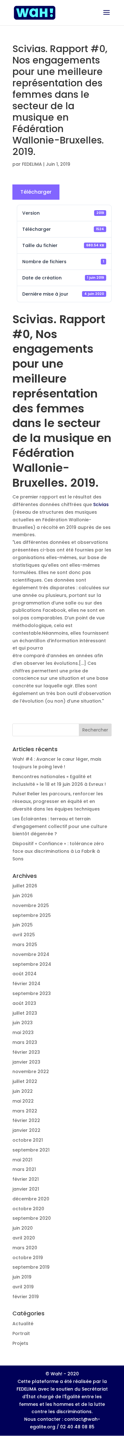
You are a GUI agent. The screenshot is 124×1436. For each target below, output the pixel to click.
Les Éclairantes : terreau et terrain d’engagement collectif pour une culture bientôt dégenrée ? (59, 826)
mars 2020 (24, 1248)
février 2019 (25, 1296)
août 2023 (24, 1003)
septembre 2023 (31, 993)
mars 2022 (24, 1111)
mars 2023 (24, 1042)
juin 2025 (22, 925)
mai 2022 (23, 1101)
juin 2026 (22, 895)
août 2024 (24, 974)
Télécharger (36, 192)
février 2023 (26, 1052)
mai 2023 (23, 1032)
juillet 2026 (24, 886)
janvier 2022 (26, 1130)
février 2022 (26, 1120)
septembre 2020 (31, 1218)
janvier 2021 (25, 1189)
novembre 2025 (30, 905)
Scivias (101, 504)
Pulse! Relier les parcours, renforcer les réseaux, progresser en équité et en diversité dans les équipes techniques (57, 801)
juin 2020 (22, 1228)
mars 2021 (24, 1169)
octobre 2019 (27, 1257)
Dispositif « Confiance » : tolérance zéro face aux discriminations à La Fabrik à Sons (58, 851)
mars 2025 (24, 944)
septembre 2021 (31, 1150)
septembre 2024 (31, 964)
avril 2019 (23, 1287)
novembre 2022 (30, 1071)
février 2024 (26, 983)
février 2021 (25, 1179)
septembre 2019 (31, 1267)
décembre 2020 (30, 1199)
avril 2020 (23, 1238)
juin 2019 (21, 1277)
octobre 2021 (27, 1140)
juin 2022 (22, 1091)
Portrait (21, 1333)
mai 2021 (22, 1160)
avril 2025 (23, 935)
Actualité (22, 1323)
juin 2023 (22, 1022)
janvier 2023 (26, 1062)
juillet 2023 (24, 1013)
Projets (20, 1343)
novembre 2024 (30, 954)
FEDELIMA (32, 164)
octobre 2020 (28, 1209)
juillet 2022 (24, 1081)
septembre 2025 (31, 915)
